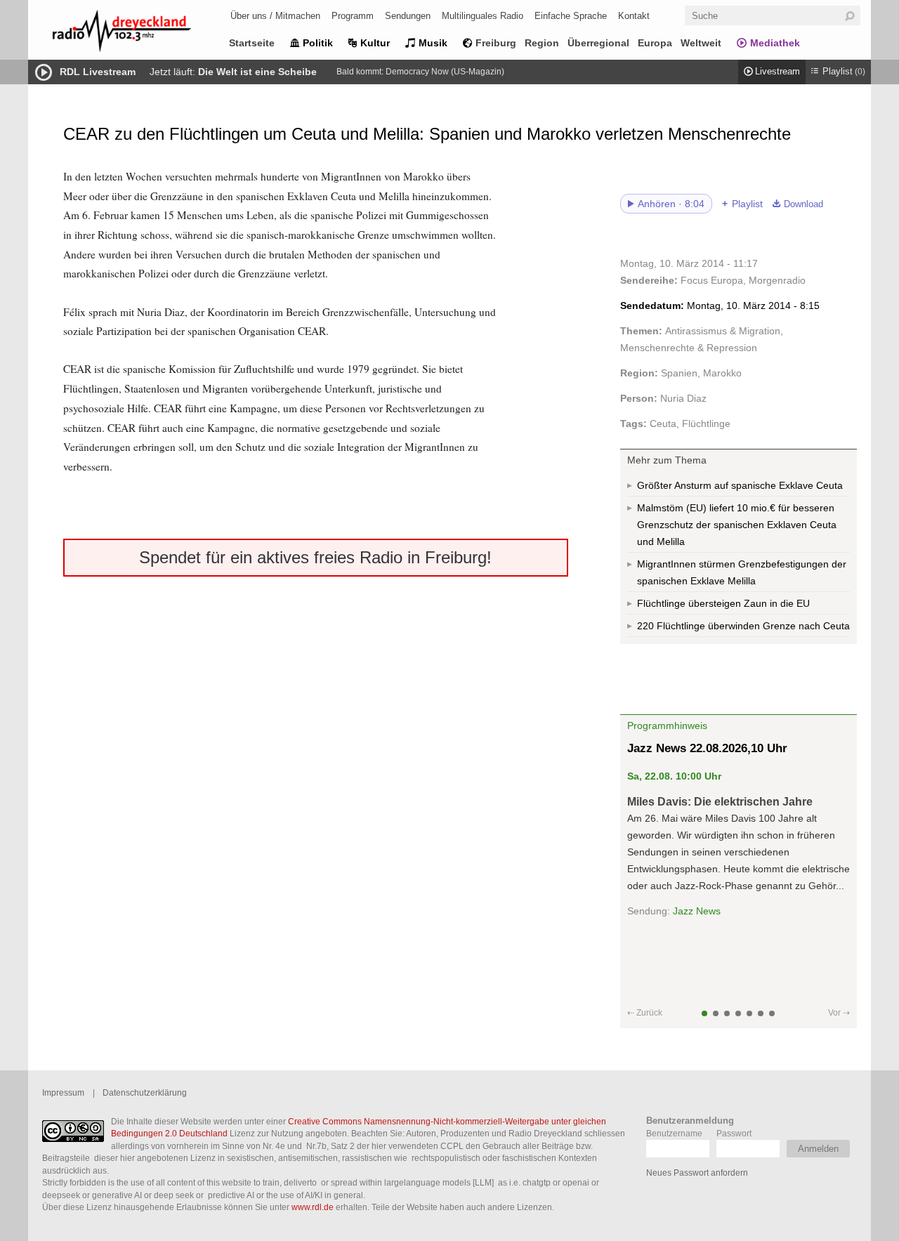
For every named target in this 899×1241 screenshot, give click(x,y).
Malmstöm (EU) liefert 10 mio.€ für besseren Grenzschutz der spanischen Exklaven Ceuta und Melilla (736, 524)
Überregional (598, 42)
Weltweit (701, 42)
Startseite (252, 42)
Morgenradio (777, 280)
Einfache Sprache (570, 16)
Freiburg (495, 42)
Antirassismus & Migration (722, 330)
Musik (433, 42)
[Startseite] (140, 33)
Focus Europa (712, 280)
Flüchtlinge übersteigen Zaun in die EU (723, 603)
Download (803, 204)
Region (542, 42)
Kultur (375, 42)
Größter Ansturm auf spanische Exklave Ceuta (740, 485)
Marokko (722, 373)
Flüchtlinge (706, 423)
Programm (353, 16)
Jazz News (697, 911)
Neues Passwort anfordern (697, 1172)
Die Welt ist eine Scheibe (257, 71)
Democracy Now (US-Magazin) (445, 72)
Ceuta (663, 423)
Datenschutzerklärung (145, 1092)
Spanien (679, 373)
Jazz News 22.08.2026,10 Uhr (707, 748)
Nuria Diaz (683, 398)
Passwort (734, 1133)
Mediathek (775, 42)
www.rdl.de (312, 1207)
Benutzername (674, 1133)
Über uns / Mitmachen (275, 16)
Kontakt (634, 16)
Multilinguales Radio (482, 16)
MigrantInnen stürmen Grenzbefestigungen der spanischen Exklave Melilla (741, 572)
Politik (318, 42)
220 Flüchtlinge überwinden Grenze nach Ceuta (743, 625)
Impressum (63, 1092)
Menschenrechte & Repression (688, 347)
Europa (655, 42)
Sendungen (408, 16)
